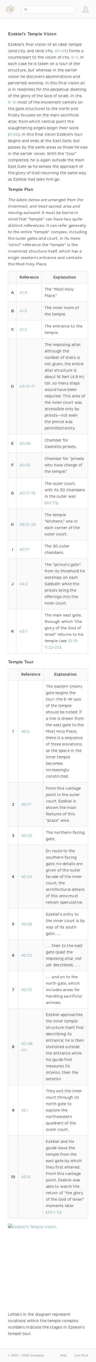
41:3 (23, 311)
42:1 (24, 1110)
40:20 (26, 836)
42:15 (26, 1177)
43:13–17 (27, 386)
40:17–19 (27, 493)
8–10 (12, 102)
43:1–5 (53, 1212)
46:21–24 (27, 524)
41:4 (23, 292)
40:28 (26, 924)
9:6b (14, 134)
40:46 (25, 443)
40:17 (51, 503)
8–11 (74, 57)
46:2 (23, 584)
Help (63, 1355)
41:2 (23, 329)
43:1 (23, 631)
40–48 (60, 51)
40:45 (25, 465)
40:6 (25, 731)
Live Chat (81, 1355)
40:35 (26, 990)
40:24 (26, 876)
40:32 (26, 955)
